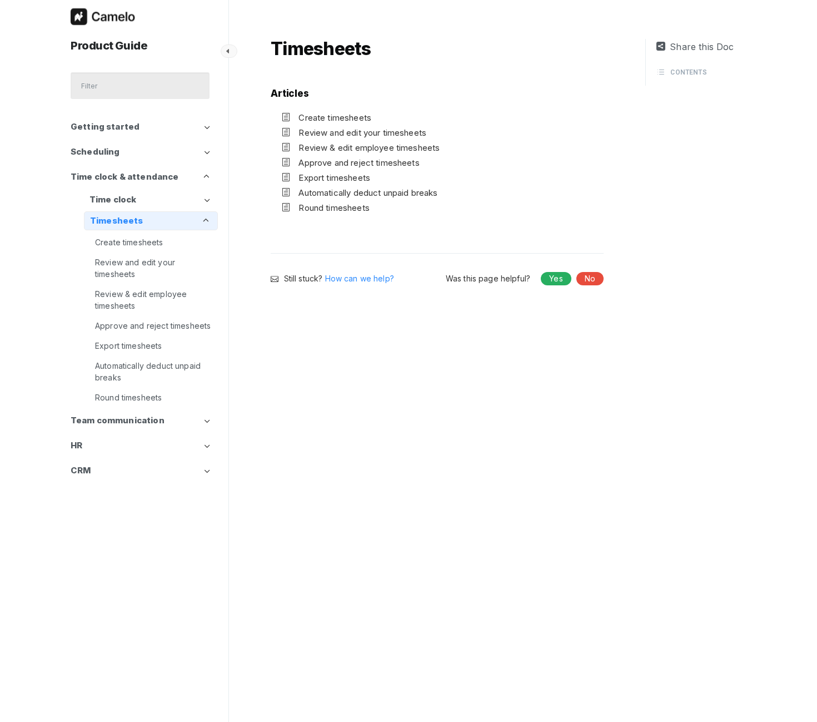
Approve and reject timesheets (153, 325)
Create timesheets (129, 242)
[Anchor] (313, 92)
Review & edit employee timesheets (141, 299)
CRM (81, 470)
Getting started (105, 126)
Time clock (113, 199)
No (590, 278)
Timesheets (116, 220)
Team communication (118, 420)
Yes (555, 278)
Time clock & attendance (124, 176)
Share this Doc (702, 46)
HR (76, 445)
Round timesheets (128, 397)
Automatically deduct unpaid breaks (148, 371)
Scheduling (95, 151)
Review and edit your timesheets (135, 268)
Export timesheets (128, 345)
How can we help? (359, 278)
